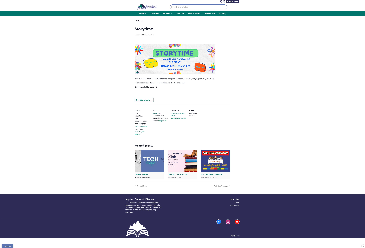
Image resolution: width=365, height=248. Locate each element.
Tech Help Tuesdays (141, 174)
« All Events (139, 21)
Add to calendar (144, 100)
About (237, 202)
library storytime (140, 132)
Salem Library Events (141, 126)
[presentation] (149, 161)
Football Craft (141, 186)
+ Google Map (161, 121)
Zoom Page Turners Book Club (177, 174)
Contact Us (235, 205)
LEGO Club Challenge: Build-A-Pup (211, 174)
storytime (137, 134)
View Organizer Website (178, 118)
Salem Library (157, 113)
